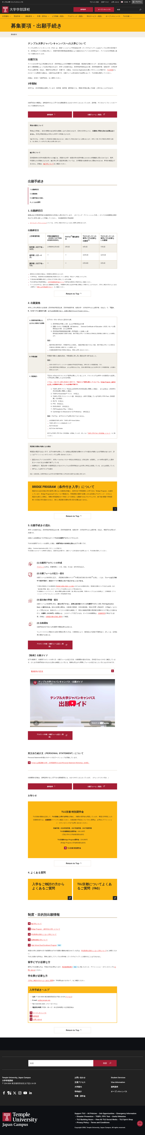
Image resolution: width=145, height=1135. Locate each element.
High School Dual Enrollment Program (44, 945)
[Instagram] (20, 1093)
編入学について (48, 164)
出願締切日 (101, 613)
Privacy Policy (83, 1123)
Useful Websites (119, 1116)
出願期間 (48, 820)
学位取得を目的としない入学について (43, 934)
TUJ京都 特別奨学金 (74, 848)
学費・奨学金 (42, 16)
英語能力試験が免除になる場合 (65, 586)
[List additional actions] (129, 2)
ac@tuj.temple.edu (44, 1000)
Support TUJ (80, 1113)
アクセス (69, 997)
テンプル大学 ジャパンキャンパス (12, 2)
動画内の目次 (37, 671)
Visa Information (118, 1082)
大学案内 (5, 16)
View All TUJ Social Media (106, 1120)
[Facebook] (4, 1093)
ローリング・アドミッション (38, 222)
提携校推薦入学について (39, 940)
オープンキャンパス (113, 16)
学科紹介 (78, 1091)
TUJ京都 (126, 16)
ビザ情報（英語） (58, 16)
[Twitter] (14, 1093)
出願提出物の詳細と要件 (54, 616)
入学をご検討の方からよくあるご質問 (40, 980)
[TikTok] (9, 1093)
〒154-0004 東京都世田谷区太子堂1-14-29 (19, 1083)
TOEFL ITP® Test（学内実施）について (99, 433)
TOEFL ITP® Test (103, 1116)
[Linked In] (30, 1093)
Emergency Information (126, 1113)
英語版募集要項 (67, 967)
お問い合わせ (115, 2)
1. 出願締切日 (34, 189)
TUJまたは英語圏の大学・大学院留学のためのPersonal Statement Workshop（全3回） (60, 763)
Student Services (118, 1078)
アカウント (40, 567)
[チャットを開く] (140, 1124)
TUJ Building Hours (85, 1120)
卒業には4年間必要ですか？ (45, 287)
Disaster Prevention (85, 1116)
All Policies (92, 1113)
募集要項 (28, 16)
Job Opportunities (106, 1113)
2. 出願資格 (33, 194)
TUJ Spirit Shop (126, 1120)
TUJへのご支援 (94, 2)
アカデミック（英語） (76, 16)
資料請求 (36, 1016)
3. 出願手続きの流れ (36, 198)
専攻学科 (17, 16)
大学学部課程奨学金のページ (56, 282)
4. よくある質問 (35, 202)
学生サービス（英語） (95, 16)
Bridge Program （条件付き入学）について (45, 929)
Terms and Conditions (100, 1123)
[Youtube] (25, 1093)
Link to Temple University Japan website (23, 1119)
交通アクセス (105, 2)
